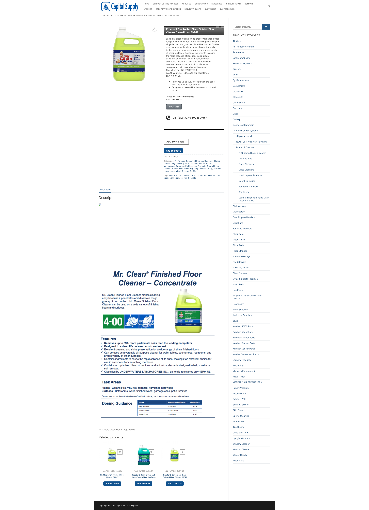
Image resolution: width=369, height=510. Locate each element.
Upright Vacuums (241, 438)
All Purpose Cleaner (183, 161)
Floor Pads (238, 245)
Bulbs (236, 74)
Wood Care (238, 460)
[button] (154, 28)
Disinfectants (245, 158)
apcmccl (179, 175)
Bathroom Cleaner (242, 58)
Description (105, 189)
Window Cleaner (241, 443)
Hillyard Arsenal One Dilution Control (247, 297)
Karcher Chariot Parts (244, 337)
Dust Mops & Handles (244, 217)
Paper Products (241, 388)
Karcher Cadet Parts (243, 332)
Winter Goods (240, 455)
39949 (172, 175)
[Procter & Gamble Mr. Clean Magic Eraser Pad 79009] (222, 27)
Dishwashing (239, 206)
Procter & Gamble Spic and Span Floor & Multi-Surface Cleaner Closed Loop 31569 (143, 477)
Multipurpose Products (174, 166)
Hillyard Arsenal (244, 136)
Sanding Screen (241, 404)
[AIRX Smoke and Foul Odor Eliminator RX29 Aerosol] (217, 27)
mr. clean (175, 178)
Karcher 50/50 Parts (243, 326)
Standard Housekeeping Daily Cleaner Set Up (193, 169)
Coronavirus (239, 102)
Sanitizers (244, 192)
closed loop (189, 175)
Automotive (238, 52)
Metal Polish (239, 376)
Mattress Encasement (244, 371)
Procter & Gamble (245, 147)
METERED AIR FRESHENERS (247, 382)
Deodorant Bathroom (243, 125)
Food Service (239, 262)
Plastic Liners (239, 393)
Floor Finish (239, 239)
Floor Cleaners (191, 163)
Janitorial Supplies (242, 315)
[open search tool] (269, 6)
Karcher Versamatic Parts (246, 354)
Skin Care (238, 410)
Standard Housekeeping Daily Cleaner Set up (192, 168)
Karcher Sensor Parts (244, 348)
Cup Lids (237, 108)
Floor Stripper (240, 251)
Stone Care (238, 421)
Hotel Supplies (240, 309)
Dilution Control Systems (245, 130)
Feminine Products (242, 228)
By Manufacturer (241, 80)
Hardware (238, 290)
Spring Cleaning (241, 416)
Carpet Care (239, 86)
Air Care (237, 41)
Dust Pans (238, 223)
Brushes (237, 69)
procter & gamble (188, 178)
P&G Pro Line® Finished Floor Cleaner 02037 (112, 476)
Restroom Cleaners (248, 186)
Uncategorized (240, 432)
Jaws (235, 320)
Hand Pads (238, 284)
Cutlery (236, 119)
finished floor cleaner (205, 175)
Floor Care (238, 234)
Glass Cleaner (240, 273)
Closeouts (238, 97)
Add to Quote (173, 151)
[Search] (266, 27)
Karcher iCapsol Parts (244, 343)
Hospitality (238, 304)
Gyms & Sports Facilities (245, 279)
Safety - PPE (239, 399)
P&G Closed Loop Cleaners (252, 153)
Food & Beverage (241, 256)
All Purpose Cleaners (203, 161)
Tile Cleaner (239, 427)
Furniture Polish (241, 267)
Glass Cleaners (246, 169)
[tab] (105, 190)
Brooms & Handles (242, 63)
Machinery (238, 365)
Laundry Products (242, 360)
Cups (235, 113)
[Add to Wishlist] (120, 452)
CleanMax (238, 91)
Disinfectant (239, 211)
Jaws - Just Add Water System (251, 141)
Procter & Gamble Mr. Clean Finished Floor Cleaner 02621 (175, 476)
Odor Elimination (247, 181)
